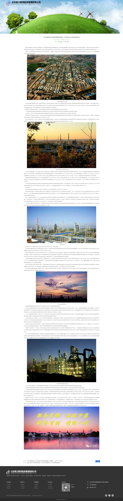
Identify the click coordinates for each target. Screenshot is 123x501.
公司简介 (9, 484)
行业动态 (22, 486)
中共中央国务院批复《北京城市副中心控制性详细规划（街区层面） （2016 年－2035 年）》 (45, 460)
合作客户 (36, 486)
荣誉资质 (9, 488)
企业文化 (77, 2)
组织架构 (9, 486)
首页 (61, 2)
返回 (98, 461)
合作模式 (36, 484)
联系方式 (103, 2)
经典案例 (94, 2)
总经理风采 (50, 488)
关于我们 (68, 2)
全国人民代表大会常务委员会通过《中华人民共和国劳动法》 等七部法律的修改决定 (43, 462)
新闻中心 (86, 2)
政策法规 (22, 484)
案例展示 (36, 488)
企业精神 (50, 484)
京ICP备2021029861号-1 (37, 495)
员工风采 (50, 486)
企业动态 (22, 488)
